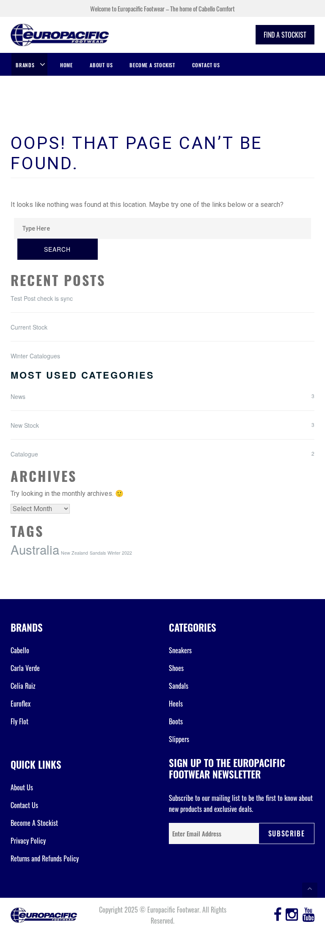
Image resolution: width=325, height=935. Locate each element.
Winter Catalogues (35, 356)
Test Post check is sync (42, 298)
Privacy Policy (28, 841)
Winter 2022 (119, 553)
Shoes (176, 668)
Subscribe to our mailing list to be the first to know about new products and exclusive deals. (241, 803)
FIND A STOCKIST (285, 35)
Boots (176, 721)
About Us (101, 65)
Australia (35, 549)
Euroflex (20, 703)
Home (66, 65)
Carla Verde (25, 668)
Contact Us (206, 65)
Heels (176, 703)
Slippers (179, 739)
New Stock (25, 425)
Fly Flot (19, 721)
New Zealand (74, 553)
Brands (25, 65)
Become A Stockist (152, 65)
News (18, 396)
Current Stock (29, 327)
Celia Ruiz (23, 686)
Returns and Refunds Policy (45, 858)
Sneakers (180, 650)
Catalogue (24, 454)
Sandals (98, 553)
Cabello (20, 650)
